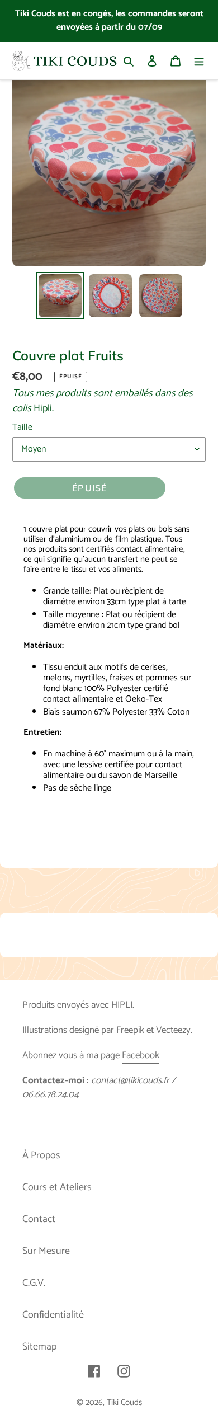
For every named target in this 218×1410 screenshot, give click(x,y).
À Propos (41, 1155)
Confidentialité (53, 1314)
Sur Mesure (46, 1251)
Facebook (140, 1055)
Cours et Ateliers (57, 1187)
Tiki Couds (124, 1402)
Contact (38, 1219)
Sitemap (39, 1346)
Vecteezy (173, 1030)
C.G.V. (33, 1283)
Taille (22, 427)
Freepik (130, 1030)
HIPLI (121, 1005)
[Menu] (199, 61)
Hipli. (44, 408)
